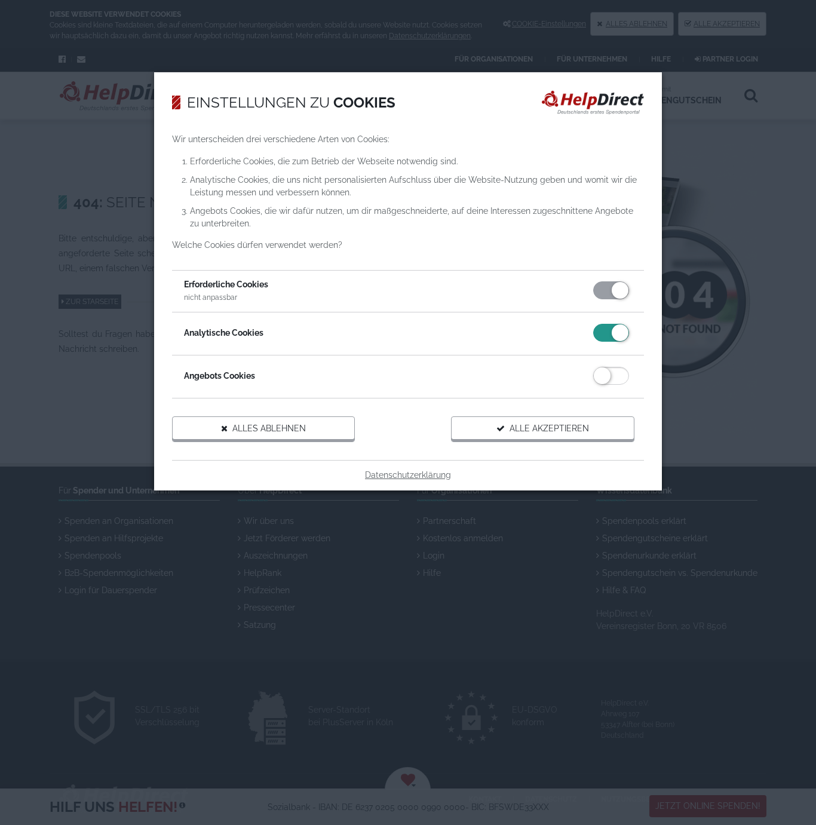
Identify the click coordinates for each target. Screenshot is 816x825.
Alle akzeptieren (547, 428)
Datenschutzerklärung (408, 475)
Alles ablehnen (267, 428)
